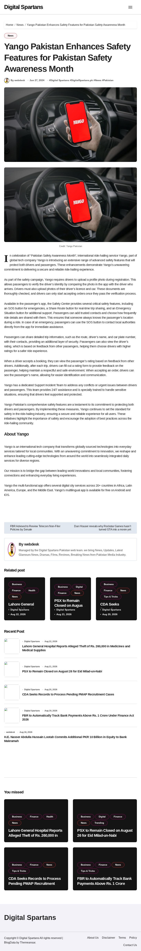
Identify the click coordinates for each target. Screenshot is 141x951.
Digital (79, 587)
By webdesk (18, 80)
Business (17, 584)
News (10, 35)
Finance (16, 590)
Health (32, 590)
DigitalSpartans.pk (82, 80)
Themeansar (27, 942)
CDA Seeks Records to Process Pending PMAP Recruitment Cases (68, 694)
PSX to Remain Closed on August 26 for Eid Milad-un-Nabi (62, 671)
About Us (93, 937)
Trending (99, 823)
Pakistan (108, 80)
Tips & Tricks (111, 596)
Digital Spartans (23, 7)
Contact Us (130, 945)
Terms (122, 937)
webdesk (31, 544)
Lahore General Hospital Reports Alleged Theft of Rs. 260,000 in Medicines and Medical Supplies (35, 835)
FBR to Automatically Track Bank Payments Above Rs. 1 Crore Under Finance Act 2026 (104, 883)
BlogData (10, 942)
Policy (133, 937)
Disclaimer (108, 937)
